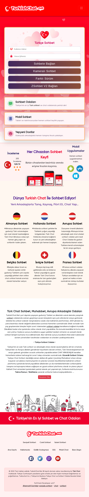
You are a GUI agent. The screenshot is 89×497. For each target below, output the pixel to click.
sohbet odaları (53, 326)
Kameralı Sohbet (44, 71)
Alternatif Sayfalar (30, 486)
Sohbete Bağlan (44, 63)
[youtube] (57, 458)
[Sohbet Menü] (81, 8)
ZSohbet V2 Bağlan (44, 86)
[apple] (80, 168)
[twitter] (40, 458)
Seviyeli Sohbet (29, 442)
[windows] (75, 176)
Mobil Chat (63, 450)
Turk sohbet (34, 105)
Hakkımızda (25, 450)
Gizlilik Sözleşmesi (41, 450)
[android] (71, 168)
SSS (54, 450)
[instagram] (48, 458)
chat (56, 486)
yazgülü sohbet (45, 486)
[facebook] (31, 458)
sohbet (10, 318)
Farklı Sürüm (44, 78)
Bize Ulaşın (76, 450)
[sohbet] (24, 8)
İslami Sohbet (60, 442)
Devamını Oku (44, 377)
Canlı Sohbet (45, 442)
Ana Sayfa (12, 450)
